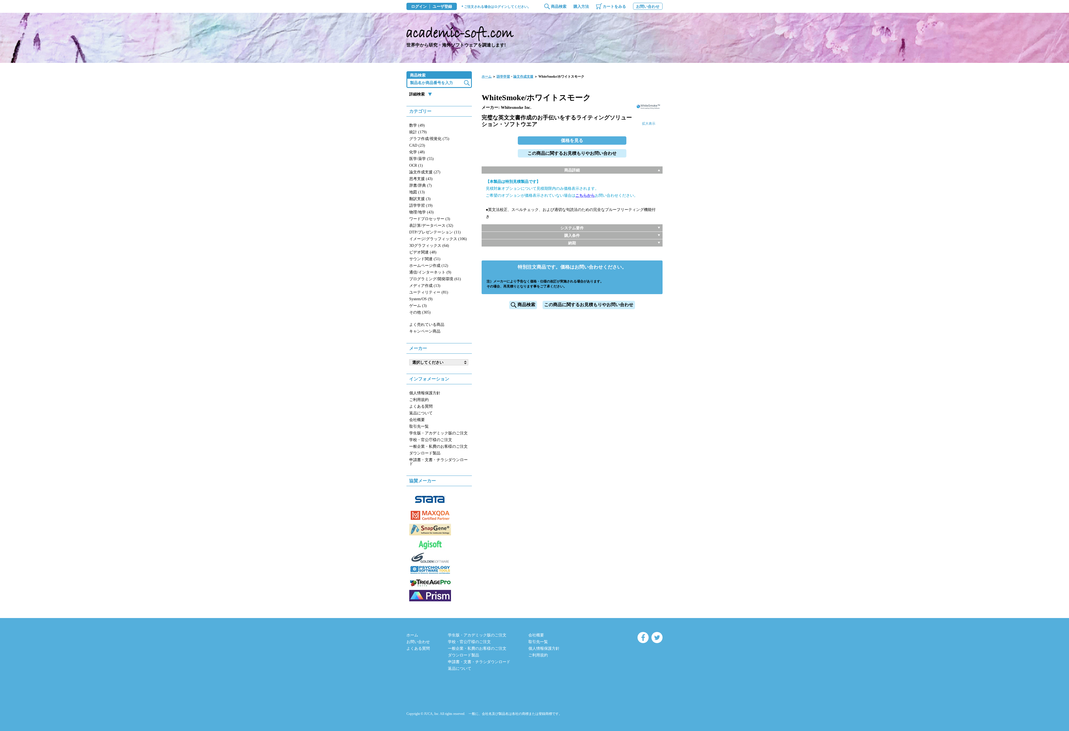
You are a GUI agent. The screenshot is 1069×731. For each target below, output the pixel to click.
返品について (421, 413)
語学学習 (503, 76)
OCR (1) (416, 165)
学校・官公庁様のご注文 (430, 440)
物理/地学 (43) (421, 212)
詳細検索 (417, 94)
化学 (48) (417, 152)
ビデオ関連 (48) (423, 252)
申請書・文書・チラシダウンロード (438, 462)
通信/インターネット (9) (430, 272)
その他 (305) (420, 312)
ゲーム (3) (418, 306)
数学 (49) (417, 125)
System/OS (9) (421, 299)
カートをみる (614, 6)
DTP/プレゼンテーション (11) (435, 232)
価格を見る (572, 140)
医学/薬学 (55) (421, 159)
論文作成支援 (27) (424, 172)
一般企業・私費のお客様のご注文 (438, 446)
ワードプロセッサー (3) (429, 219)
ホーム (487, 76)
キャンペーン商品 (424, 331)
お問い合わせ (647, 6)
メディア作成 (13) (424, 286)
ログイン (419, 7)
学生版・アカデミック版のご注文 (438, 433)
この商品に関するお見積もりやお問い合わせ (572, 153)
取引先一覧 (419, 426)
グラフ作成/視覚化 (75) (429, 139)
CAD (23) (417, 145)
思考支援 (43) (421, 179)
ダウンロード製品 (424, 453)
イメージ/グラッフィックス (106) (438, 239)
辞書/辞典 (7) (420, 185)
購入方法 (581, 6)
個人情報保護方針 (424, 393)
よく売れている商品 (426, 325)
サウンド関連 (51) (424, 259)
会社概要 (417, 420)
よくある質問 (421, 406)
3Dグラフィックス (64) (429, 245)
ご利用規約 (419, 400)
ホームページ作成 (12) (428, 266)
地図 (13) (417, 192)
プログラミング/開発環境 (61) (435, 279)
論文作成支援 (523, 76)
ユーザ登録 (442, 7)
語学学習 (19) (421, 205)
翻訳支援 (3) (420, 199)
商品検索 (559, 6)
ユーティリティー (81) (428, 292)
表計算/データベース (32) (431, 225)
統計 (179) (418, 132)
